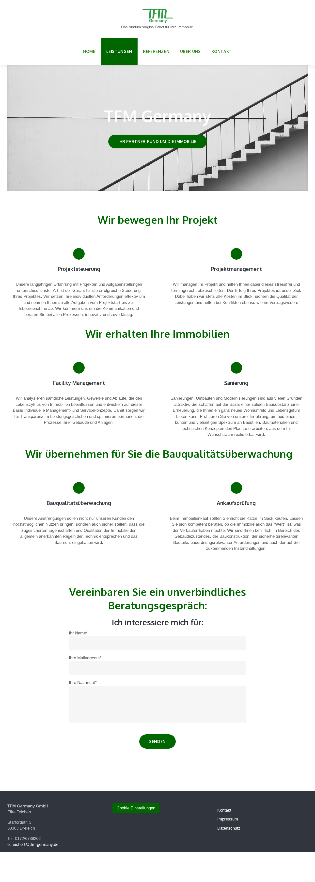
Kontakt (222, 51)
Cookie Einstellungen (136, 808)
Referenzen (156, 51)
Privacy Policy (190, 865)
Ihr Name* (78, 633)
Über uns (190, 51)
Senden (157, 741)
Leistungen (119, 51)
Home (89, 51)
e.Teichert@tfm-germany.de (32, 844)
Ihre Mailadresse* (85, 658)
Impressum (227, 819)
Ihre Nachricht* (83, 682)
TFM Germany (157, 115)
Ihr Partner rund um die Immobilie (157, 141)
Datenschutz (228, 828)
